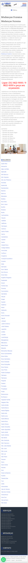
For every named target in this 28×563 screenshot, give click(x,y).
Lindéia (3, 332)
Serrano (3, 467)
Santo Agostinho (5, 429)
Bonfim (3, 207)
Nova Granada (5, 361)
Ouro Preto (4, 370)
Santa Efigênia (5, 410)
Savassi (3, 459)
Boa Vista (4, 201)
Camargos (4, 226)
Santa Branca (5, 408)
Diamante (3, 267)
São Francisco (5, 443)
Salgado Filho (5, 402)
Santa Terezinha (5, 427)
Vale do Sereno (5, 489)
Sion (2, 470)
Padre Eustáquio (5, 372)
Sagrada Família (5, 399)
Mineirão (3, 348)
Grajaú (3, 299)
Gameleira (4, 294)
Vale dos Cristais (5, 492)
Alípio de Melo (5, 169)
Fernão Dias (4, 285)
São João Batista (6, 446)
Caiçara (3, 218)
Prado (3, 391)
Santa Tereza (4, 424)
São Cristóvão (5, 440)
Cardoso (3, 229)
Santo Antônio (5, 435)
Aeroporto (4, 166)
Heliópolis (4, 310)
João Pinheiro (5, 326)
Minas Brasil (4, 345)
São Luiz (3, 454)
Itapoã (3, 318)
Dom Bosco (4, 272)
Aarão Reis (4, 163)
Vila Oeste (4, 503)
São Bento (4, 437)
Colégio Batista (5, 248)
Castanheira (4, 237)
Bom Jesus (4, 204)
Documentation (19, 560)
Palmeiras (4, 378)
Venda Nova (4, 494)
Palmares (3, 375)
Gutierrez (3, 304)
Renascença (4, 394)
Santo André (4, 432)
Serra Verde (4, 465)
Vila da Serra (4, 500)
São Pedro (4, 456)
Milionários (4, 342)
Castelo (3, 239)
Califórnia (3, 223)
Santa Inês (4, 413)
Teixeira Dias (4, 478)
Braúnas (3, 210)
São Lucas (4, 451)
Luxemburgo (4, 337)
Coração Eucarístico (6, 258)
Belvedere (4, 196)
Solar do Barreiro (6, 473)
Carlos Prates (5, 231)
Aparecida (4, 185)
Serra (2, 462)
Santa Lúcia (4, 416)
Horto (2, 313)
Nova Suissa (4, 367)
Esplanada (4, 280)
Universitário (4, 486)
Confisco (3, 253)
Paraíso (3, 383)
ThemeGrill (8, 560)
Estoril (3, 283)
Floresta (3, 288)
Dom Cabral (4, 269)
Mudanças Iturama (6, 54)
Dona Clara (4, 275)
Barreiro (3, 191)
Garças (3, 296)
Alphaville (3, 172)
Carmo (3, 234)
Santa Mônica (5, 418)
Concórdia (4, 250)
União (2, 484)
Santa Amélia (4, 405)
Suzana (3, 475)
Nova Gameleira (5, 359)
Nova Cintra (4, 356)
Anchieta (3, 182)
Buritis (3, 212)
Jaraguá (3, 321)
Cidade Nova (4, 245)
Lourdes (3, 334)
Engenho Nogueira (6, 277)
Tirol (2, 481)
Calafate (3, 220)
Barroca (3, 193)
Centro (3, 242)
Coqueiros (4, 256)
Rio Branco (4, 397)
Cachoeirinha (4, 215)
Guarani (3, 302)
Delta (2, 264)
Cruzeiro (3, 261)
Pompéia (3, 386)
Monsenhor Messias (6, 351)
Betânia (3, 199)
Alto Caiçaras (5, 177)
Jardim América (5, 323)
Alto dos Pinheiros (6, 180)
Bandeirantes (4, 188)
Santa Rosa (4, 421)
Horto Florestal (5, 315)
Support (13, 560)
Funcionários (4, 291)
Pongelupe (4, 389)
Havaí (2, 307)
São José (4, 448)
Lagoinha (3, 329)
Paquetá (3, 380)
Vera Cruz (4, 497)
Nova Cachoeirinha (6, 353)
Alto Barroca (4, 174)
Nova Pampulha (5, 364)
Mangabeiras (4, 340)
